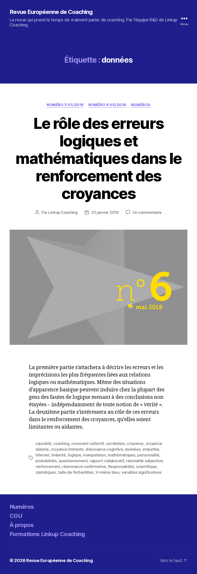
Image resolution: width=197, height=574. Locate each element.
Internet (42, 455)
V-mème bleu (107, 472)
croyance (135, 443)
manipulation (94, 455)
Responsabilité (121, 466)
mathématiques (121, 455)
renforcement (48, 466)
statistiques (46, 472)
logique (74, 455)
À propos (22, 524)
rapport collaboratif (107, 460)
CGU (16, 515)
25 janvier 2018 (105, 212)
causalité (43, 443)
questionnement (73, 460)
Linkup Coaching (63, 212)
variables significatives (141, 472)
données (132, 449)
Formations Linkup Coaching (47, 534)
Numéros (140, 105)
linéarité (58, 455)
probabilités (46, 460)
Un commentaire (147, 212)
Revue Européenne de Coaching (51, 12)
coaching (61, 443)
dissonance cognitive (104, 449)
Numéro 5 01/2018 (65, 105)
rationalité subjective (144, 460)
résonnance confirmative (84, 466)
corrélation (115, 443)
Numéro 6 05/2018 (107, 105)
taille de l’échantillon (75, 472)
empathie (150, 449)
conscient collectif (87, 443)
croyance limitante (67, 449)
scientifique (146, 466)
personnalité (148, 455)
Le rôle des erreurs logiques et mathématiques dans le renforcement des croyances (98, 158)
